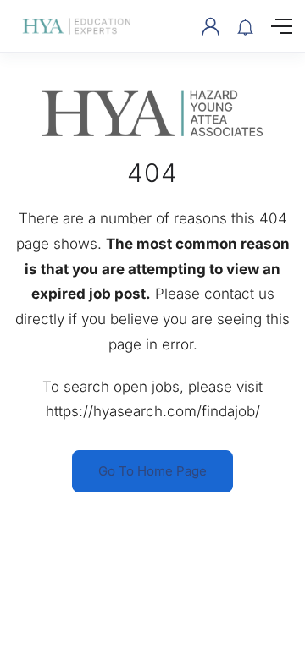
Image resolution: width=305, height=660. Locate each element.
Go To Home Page (152, 471)
